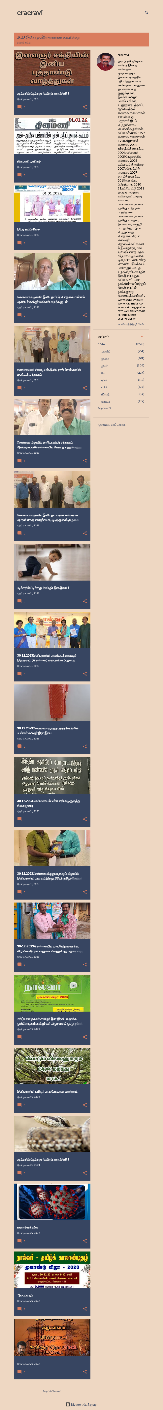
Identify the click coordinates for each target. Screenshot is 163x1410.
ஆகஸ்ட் (105, 351)
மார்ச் (104, 387)
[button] (84, 107)
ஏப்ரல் (104, 380)
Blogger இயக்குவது (84, 1404)
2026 (101, 344)
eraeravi (30, 12)
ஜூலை (105, 358)
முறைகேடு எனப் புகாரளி (111, 424)
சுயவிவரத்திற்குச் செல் (131, 324)
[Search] (146, 12)
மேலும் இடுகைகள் (52, 1391)
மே (103, 373)
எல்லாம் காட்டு (24, 42)
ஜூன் (104, 366)
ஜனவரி (105, 401)
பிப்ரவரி (105, 394)
